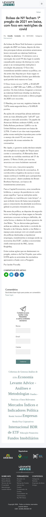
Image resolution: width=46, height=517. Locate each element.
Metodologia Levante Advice (6, 488)
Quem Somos (6, 479)
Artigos (34, 485)
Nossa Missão (6, 481)
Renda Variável (16, 416)
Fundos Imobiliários (23, 438)
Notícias (34, 481)
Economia (25, 377)
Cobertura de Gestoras (18, 372)
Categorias (35, 479)
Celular (18, 347)
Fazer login (9, 295)
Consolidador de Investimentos (22, 495)
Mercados (16, 405)
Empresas (30, 416)
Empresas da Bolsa (38, 483)
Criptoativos (28, 421)
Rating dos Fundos (23, 483)
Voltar (38, 12)
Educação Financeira (29, 433)
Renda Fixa (17, 421)
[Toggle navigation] (42, 4)
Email (18, 337)
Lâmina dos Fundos (20, 486)
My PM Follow (21, 498)
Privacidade (5, 485)
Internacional (8, 38)
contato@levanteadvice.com (25, 472)
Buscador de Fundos (21, 480)
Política (32, 410)
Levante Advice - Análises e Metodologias (22, 388)
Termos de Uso (6, 483)
